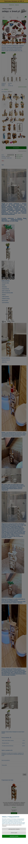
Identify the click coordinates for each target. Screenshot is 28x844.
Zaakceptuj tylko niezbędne (14, 829)
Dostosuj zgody (14, 832)
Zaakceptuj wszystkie (14, 836)
